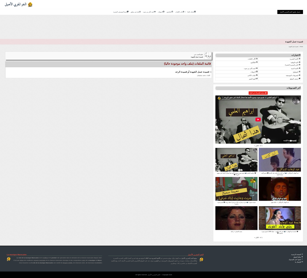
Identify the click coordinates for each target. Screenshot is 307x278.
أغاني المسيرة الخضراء (291, 65)
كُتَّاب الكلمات (252, 59)
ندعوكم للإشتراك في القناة (257, 93)
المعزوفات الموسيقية (292, 75)
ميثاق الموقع (297, 257)
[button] (290, 12)
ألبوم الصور (252, 79)
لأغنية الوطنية (294, 62)
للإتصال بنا (298, 262)
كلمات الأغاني (252, 75)
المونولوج (295, 72)
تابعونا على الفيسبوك (295, 259)
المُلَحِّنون (253, 62)
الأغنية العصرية (294, 59)
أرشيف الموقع (294, 79)
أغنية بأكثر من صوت (250, 68)
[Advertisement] (153, 27)
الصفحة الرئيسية (296, 254)
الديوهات (253, 72)
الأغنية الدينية (294, 68)
